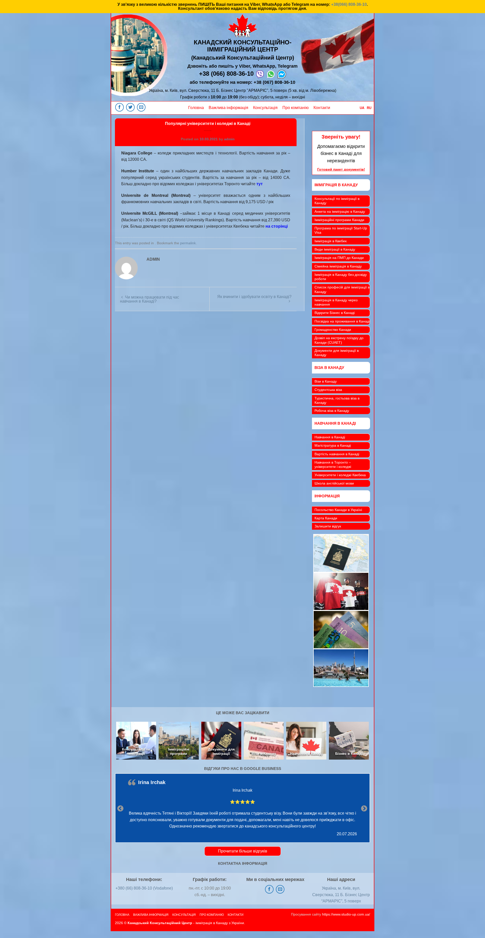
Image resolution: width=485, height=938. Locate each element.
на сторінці (276, 226)
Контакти (321, 107)
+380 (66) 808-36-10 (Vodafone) (144, 888)
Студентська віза (328, 390)
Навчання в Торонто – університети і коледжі (332, 464)
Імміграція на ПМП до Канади (339, 258)
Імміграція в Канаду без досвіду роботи (340, 277)
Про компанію (295, 107)
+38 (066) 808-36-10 (226, 73)
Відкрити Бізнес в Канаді (334, 313)
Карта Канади (325, 518)
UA (362, 108)
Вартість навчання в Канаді (336, 454)
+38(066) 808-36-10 (349, 4)
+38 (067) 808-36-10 (274, 82)
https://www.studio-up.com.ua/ (346, 914)
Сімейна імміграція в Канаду (338, 266)
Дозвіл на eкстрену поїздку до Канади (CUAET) (338, 340)
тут (259, 184)
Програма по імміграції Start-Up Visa (340, 230)
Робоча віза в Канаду (331, 411)
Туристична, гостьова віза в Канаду (336, 400)
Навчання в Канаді (329, 437)
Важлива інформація (228, 107)
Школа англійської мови (334, 483)
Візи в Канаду (325, 381)
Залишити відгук (327, 526)
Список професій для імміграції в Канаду (342, 289)
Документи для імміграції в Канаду (336, 353)
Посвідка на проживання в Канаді (342, 321)
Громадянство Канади (332, 330)
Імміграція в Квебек (330, 241)
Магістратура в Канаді (332, 445)
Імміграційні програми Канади (339, 220)
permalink (188, 243)
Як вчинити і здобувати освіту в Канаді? (254, 296)
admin (229, 139)
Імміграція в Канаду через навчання (335, 302)
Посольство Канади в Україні (338, 510)
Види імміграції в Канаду (334, 249)
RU (369, 108)
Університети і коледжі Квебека (340, 475)
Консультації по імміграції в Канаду (336, 201)
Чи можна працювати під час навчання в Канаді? (149, 299)
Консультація (265, 107)
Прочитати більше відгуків (242, 851)
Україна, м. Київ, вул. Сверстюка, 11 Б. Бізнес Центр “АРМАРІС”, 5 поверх (341, 894)
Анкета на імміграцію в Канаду (339, 211)
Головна (196, 107)
